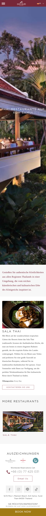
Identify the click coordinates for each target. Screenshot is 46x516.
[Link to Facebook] (9, 489)
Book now (23, 511)
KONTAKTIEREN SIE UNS (18, 387)
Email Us (23, 479)
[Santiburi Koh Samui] (21, 3)
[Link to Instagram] (18, 489)
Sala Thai (10, 435)
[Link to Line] (27, 489)
